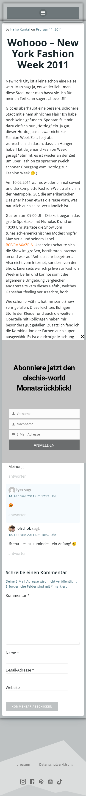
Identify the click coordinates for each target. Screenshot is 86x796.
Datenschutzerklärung (56, 764)
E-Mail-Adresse (20, 670)
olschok (24, 528)
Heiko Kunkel (20, 29)
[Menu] (43, 13)
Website (13, 687)
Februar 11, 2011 (49, 29)
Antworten (17, 476)
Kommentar (18, 595)
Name (12, 652)
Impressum (21, 764)
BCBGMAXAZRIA (19, 244)
